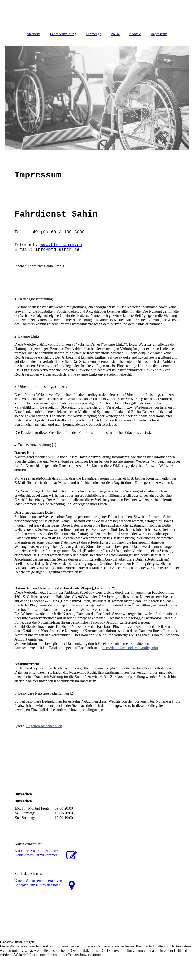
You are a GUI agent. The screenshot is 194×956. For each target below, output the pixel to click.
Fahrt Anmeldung (63, 34)
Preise (115, 34)
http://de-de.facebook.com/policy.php (130, 648)
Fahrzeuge (93, 34)
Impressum (159, 34)
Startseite (33, 34)
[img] (97, 98)
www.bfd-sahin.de (61, 245)
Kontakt (135, 34)
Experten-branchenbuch (44, 726)
